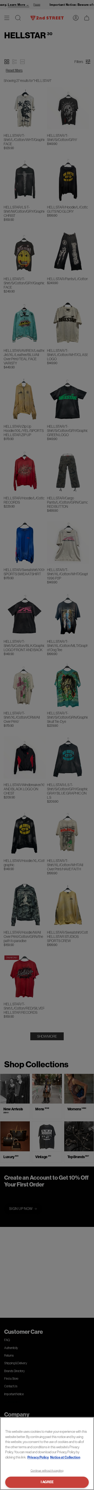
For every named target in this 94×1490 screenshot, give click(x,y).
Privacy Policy (38, 1457)
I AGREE (47, 1482)
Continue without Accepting (47, 1470)
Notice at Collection (65, 1457)
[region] (47, 1453)
